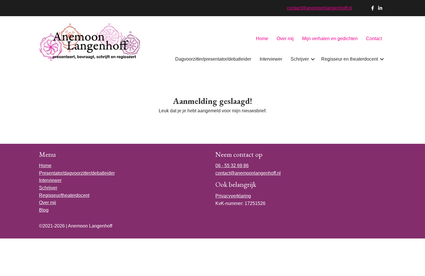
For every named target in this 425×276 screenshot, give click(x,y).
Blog (44, 210)
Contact (374, 38)
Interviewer (271, 59)
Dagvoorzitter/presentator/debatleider (213, 59)
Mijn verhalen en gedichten (330, 38)
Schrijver (300, 59)
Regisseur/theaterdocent (64, 195)
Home (262, 38)
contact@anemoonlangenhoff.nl (319, 7)
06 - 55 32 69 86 (232, 165)
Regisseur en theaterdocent (349, 59)
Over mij (285, 38)
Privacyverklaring (233, 195)
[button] (313, 59)
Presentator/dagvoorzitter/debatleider (77, 173)
